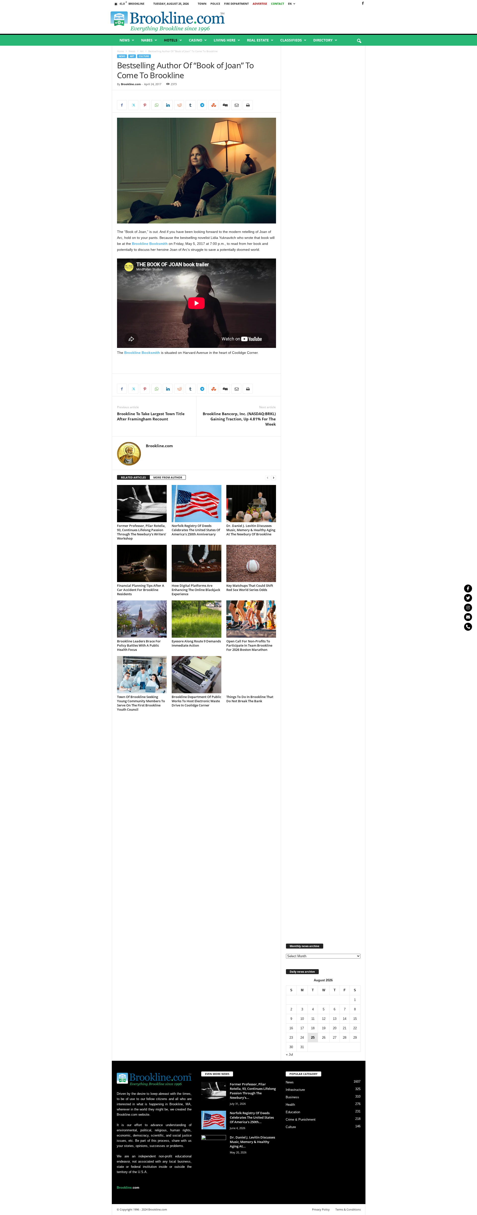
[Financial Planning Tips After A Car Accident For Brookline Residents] (142, 563)
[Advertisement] (308, 20)
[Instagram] (468, 608)
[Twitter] (468, 598)
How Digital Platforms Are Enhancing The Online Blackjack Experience (196, 589)
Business (292, 1097)
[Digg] (225, 105)
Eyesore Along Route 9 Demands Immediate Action (196, 643)
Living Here (225, 40)
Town (202, 3)
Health (290, 1104)
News (124, 40)
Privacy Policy (321, 1209)
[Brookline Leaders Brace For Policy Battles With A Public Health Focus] (142, 619)
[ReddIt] (179, 105)
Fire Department (236, 3)
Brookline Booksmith (150, 244)
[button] (359, 41)
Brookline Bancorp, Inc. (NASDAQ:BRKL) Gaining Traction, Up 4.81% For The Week (239, 419)
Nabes (147, 40)
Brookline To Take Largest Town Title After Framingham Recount (151, 416)
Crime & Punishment (301, 1119)
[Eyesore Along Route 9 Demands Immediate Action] (196, 619)
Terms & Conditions (348, 1209)
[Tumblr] (191, 105)
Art (142, 51)
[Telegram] (202, 105)
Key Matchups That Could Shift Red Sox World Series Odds (249, 587)
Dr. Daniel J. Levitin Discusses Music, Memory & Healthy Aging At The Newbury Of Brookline (250, 529)
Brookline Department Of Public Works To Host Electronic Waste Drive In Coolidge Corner (196, 701)
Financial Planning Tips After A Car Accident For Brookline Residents (140, 589)
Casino (195, 40)
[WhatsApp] (156, 105)
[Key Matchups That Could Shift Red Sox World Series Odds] (251, 563)
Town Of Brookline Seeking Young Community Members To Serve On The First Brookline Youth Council (141, 703)
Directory (323, 40)
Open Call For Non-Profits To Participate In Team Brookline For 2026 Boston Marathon (249, 645)
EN (290, 3)
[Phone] (468, 627)
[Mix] (213, 105)
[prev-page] (267, 477)
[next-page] (273, 477)
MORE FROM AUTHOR (167, 477)
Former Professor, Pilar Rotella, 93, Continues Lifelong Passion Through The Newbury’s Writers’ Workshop (141, 532)
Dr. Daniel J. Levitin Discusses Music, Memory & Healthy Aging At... (252, 1141)
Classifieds (291, 40)
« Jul (289, 1054)
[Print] (248, 105)
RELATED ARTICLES (133, 477)
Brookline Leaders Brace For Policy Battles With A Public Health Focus (139, 645)
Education (293, 1112)
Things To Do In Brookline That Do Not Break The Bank (249, 699)
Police (215, 3)
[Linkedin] (168, 105)
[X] (133, 105)
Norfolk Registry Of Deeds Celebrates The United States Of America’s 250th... (252, 1117)
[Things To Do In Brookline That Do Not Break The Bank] (251, 674)
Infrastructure (295, 1090)
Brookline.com (131, 84)
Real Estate (258, 40)
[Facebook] (363, 3)
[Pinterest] (145, 105)
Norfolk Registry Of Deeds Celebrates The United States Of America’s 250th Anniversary (196, 529)
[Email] (236, 105)
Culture (144, 56)
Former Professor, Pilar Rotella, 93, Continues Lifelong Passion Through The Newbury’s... (253, 1091)
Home (120, 51)
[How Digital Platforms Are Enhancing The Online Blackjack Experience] (196, 563)
